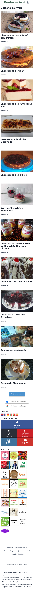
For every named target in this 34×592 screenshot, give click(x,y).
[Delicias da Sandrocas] (22, 465)
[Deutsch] (8, 414)
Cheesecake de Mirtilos (14, 175)
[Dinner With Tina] (5, 474)
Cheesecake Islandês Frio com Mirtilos (15, 36)
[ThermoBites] (5, 521)
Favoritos (10, 548)
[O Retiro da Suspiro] (22, 493)
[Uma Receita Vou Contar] (5, 531)
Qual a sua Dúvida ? (24, 551)
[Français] (5, 414)
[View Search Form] (28, 2)
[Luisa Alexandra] (13, 483)
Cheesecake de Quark (13, 71)
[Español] (17, 414)
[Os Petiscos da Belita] (5, 502)
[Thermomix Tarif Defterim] (22, 521)
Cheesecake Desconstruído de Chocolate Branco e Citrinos (16, 246)
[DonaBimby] (13, 474)
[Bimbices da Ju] (22, 455)
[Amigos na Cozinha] (5, 455)
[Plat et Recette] (22, 502)
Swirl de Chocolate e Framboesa (12, 209)
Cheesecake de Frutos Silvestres (13, 315)
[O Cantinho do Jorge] (5, 493)
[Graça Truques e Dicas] (22, 474)
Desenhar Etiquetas (10, 551)
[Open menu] (31, 1)
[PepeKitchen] (13, 502)
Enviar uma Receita (21, 548)
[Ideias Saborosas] (5, 483)
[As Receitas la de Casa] (13, 455)
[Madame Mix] (22, 483)
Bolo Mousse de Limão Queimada (13, 140)
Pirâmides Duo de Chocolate (17, 281)
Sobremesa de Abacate (14, 350)
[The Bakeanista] (22, 512)
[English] (2, 414)
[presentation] (17, 22)
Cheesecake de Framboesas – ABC (16, 105)
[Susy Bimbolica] (13, 512)
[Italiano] (11, 414)
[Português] (14, 414)
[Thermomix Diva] (13, 521)
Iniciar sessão (19, 394)
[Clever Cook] (5, 465)
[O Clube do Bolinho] (13, 493)
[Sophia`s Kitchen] (5, 512)
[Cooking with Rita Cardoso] (13, 465)
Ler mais (4, 42)
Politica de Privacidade (17, 554)
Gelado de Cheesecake (13, 383)
